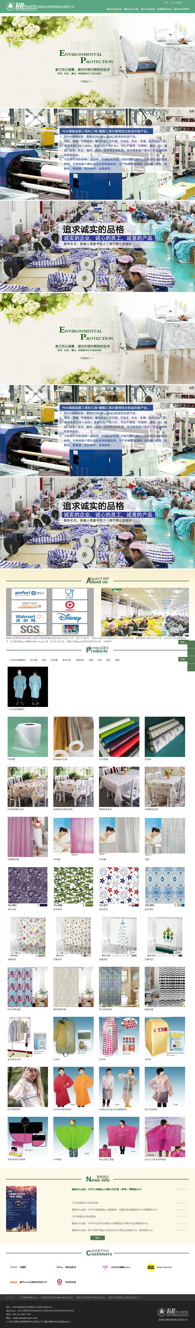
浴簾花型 (80, 660)
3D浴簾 (54, 660)
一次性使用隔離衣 (16, 660)
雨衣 (108, 660)
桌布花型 (66, 660)
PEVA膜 (33, 660)
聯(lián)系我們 (181, 9)
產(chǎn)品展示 (148, 10)
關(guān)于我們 (131, 10)
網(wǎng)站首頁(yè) (114, 10)
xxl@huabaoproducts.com (25, 1318)
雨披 (117, 660)
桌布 (44, 660)
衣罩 (100, 660)
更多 (183, 642)
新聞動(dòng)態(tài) (164, 10)
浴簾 (91, 660)
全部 (183, 659)
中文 (166, 3)
